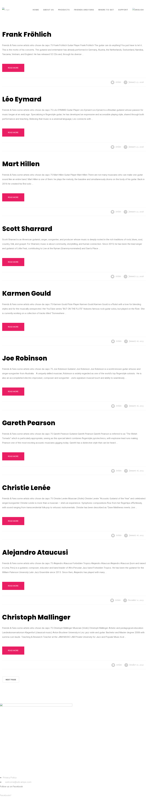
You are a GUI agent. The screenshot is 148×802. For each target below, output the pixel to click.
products (64, 10)
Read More (13, 67)
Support (123, 10)
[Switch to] (138, 9)
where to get (106, 10)
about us (48, 10)
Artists (118, 82)
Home (36, 10)
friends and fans (84, 10)
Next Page (11, 679)
